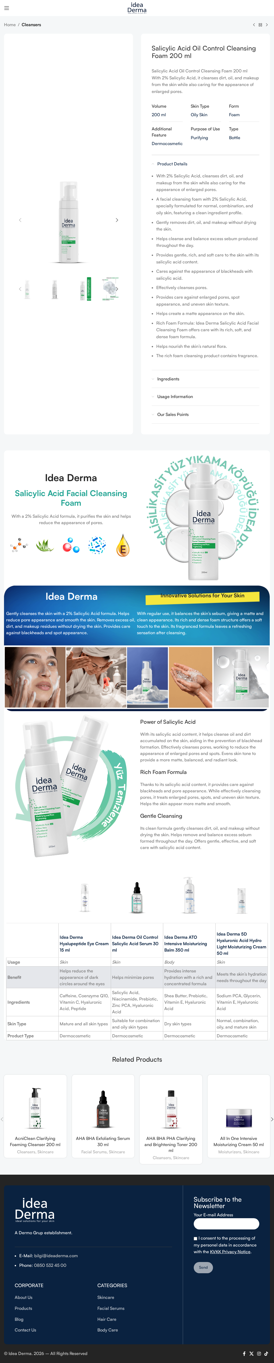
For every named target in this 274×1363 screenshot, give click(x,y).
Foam (234, 114)
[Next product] (267, 25)
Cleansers (31, 24)
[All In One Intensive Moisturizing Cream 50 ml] (239, 1106)
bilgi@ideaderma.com (56, 1255)
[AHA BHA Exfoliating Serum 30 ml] (103, 1106)
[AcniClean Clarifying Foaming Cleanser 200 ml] (35, 1106)
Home (10, 24)
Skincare (45, 1151)
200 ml (159, 114)
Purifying (199, 137)
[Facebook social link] (244, 1354)
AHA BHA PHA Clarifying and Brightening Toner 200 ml (170, 1144)
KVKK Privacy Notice (230, 1251)
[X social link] (251, 1354)
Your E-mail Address (213, 1214)
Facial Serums (94, 1151)
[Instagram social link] (258, 1354)
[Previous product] (254, 25)
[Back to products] (260, 25)
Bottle (234, 137)
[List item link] (52, 1297)
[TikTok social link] (266, 1354)
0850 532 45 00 (49, 1265)
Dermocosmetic (167, 143)
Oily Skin (199, 114)
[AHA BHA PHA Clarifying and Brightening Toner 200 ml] (171, 1106)
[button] (20, 220)
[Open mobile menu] (6, 8)
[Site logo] (136, 7)
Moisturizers (229, 1151)
